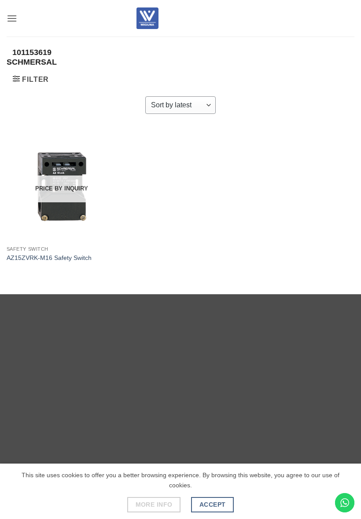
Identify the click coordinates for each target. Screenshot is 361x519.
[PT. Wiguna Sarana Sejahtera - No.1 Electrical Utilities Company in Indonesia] (147, 18)
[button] (12, 18)
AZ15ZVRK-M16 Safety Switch (49, 257)
